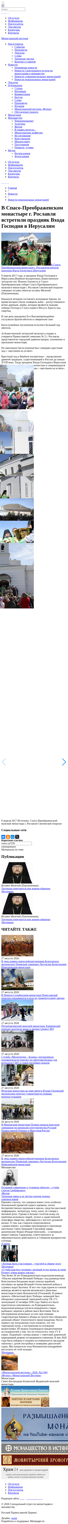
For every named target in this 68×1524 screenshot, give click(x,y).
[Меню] (2, 6)
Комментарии (22, 94)
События (20, 47)
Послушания (22, 144)
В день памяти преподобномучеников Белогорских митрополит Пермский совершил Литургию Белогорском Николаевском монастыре (33, 964)
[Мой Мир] (13, 837)
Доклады (20, 52)
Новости (13, 64)
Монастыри (14, 115)
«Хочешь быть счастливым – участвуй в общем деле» (31, 1263)
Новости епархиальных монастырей (35, 79)
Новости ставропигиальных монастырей (38, 76)
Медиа (11, 150)
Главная (12, 187)
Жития (18, 126)
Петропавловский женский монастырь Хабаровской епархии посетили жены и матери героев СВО (30, 1027)
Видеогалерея (22, 153)
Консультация (22, 138)
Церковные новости (26, 67)
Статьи (18, 88)
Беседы (19, 97)
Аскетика (20, 123)
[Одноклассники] (8, 837)
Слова (18, 55)
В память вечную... (25, 129)
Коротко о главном (25, 61)
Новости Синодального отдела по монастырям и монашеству (34, 72)
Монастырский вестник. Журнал (33, 109)
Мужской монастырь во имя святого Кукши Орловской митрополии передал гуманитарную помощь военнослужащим (32, 1093)
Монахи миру (22, 141)
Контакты (13, 32)
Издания (19, 106)
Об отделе (13, 18)
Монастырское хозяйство (29, 132)
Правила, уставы (24, 147)
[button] (64, 762)
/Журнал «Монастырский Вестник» (21, 1375)
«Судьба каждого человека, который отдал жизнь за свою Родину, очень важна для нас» (33, 1271)
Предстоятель (15, 44)
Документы (14, 26)
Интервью (20, 91)
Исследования (23, 135)
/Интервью (7, 891)
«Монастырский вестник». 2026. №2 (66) (24, 1372)
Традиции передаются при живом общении (25, 888)
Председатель (15, 24)
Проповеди (21, 49)
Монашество (15, 117)
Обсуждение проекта (26, 112)
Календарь (14, 29)
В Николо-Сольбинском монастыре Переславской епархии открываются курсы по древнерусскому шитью (33, 997)
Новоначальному (24, 120)
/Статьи (5, 1243)
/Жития (5, 1193)
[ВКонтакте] (3, 837)
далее (14, 1518)
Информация (15, 21)
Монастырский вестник (14, 38)
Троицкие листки (24, 58)
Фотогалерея (22, 156)
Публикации (15, 85)
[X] (17, 837)
